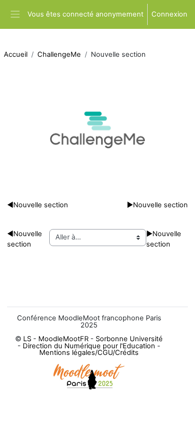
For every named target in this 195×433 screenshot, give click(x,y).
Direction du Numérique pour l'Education (89, 346)
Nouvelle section (37, 205)
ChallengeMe (59, 54)
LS (27, 339)
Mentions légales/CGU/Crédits (89, 352)
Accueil (15, 54)
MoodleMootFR (63, 339)
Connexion (169, 14)
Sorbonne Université (129, 339)
